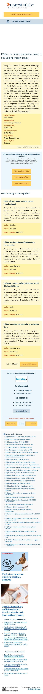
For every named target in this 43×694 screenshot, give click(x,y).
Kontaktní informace (34, 689)
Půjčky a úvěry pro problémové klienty (17, 483)
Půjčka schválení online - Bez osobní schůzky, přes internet (16, 669)
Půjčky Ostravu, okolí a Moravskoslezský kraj (19, 473)
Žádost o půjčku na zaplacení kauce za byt (19, 504)
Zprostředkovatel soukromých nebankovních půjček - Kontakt (14, 656)
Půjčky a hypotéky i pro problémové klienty (19, 486)
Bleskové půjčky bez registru (20, 1)
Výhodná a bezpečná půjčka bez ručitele (18, 447)
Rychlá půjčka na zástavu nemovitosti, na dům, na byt (22, 467)
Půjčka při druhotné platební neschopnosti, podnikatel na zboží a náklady (15, 644)
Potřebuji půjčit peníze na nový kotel (17, 507)
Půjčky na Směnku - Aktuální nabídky (17, 459)
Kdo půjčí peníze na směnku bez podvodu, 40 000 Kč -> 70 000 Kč (15, 634)
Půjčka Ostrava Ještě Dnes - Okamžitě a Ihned (20, 462)
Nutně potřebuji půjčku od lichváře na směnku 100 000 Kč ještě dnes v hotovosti (15, 628)
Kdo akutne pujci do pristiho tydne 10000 (18, 450)
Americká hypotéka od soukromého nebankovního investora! (15, 665)
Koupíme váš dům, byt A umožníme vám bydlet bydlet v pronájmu (15, 660)
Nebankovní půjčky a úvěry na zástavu (17, 439)
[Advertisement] (21, 38)
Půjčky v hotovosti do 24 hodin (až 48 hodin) (19, 478)
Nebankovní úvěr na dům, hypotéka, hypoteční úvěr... (22, 465)
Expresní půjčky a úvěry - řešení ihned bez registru (21, 452)
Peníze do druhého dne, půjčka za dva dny (19, 445)
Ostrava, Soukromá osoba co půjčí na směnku (20, 481)
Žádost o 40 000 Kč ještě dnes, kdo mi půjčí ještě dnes (15, 623)
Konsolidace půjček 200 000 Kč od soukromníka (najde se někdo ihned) (16, 638)
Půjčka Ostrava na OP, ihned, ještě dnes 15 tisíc (20, 437)
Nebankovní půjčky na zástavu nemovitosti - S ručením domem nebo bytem (20, 456)
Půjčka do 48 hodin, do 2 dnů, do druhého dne (20, 475)
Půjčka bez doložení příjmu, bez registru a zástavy (21, 470)
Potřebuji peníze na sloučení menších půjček (20, 497)
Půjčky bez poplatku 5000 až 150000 (17, 442)
